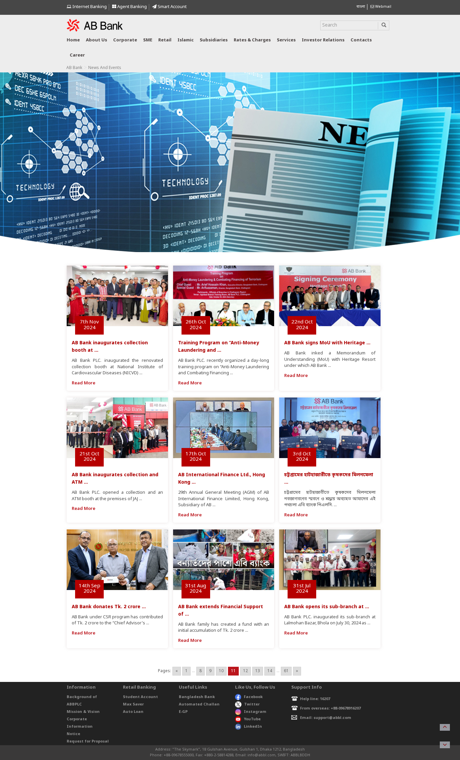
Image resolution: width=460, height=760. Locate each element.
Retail (164, 40)
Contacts (361, 40)
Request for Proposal (88, 741)
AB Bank (74, 68)
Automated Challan (199, 704)
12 (245, 671)
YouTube (252, 719)
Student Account (140, 697)
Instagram (255, 712)
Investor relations (323, 40)
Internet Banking (89, 7)
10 (221, 671)
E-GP (183, 712)
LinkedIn (253, 726)
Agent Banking (131, 7)
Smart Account (172, 7)
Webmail (382, 6)
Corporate (125, 40)
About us (96, 40)
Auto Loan (133, 712)
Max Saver (133, 704)
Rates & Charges (252, 40)
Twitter (252, 704)
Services (286, 40)
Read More (83, 383)
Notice (73, 734)
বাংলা (360, 6)
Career (77, 55)
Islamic (185, 40)
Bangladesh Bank (197, 697)
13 (257, 671)
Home (73, 40)
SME (147, 40)
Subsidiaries (214, 40)
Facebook (253, 697)
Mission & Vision (83, 712)
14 (269, 671)
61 (286, 671)
